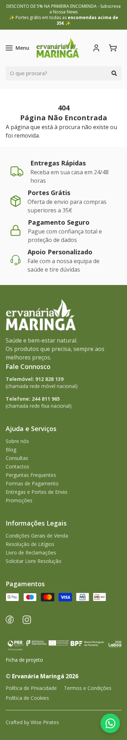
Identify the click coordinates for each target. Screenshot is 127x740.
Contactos (17, 466)
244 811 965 (46, 398)
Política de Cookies (27, 697)
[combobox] (56, 73)
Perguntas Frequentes (31, 475)
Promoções (19, 500)
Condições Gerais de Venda (37, 535)
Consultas (17, 458)
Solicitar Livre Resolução (33, 561)
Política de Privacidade (31, 688)
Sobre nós (17, 441)
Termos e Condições (87, 688)
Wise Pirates (45, 722)
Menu (22, 47)
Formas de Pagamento (32, 483)
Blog (11, 449)
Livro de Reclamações (31, 552)
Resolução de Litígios (30, 544)
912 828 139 (49, 379)
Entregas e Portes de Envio (36, 492)
